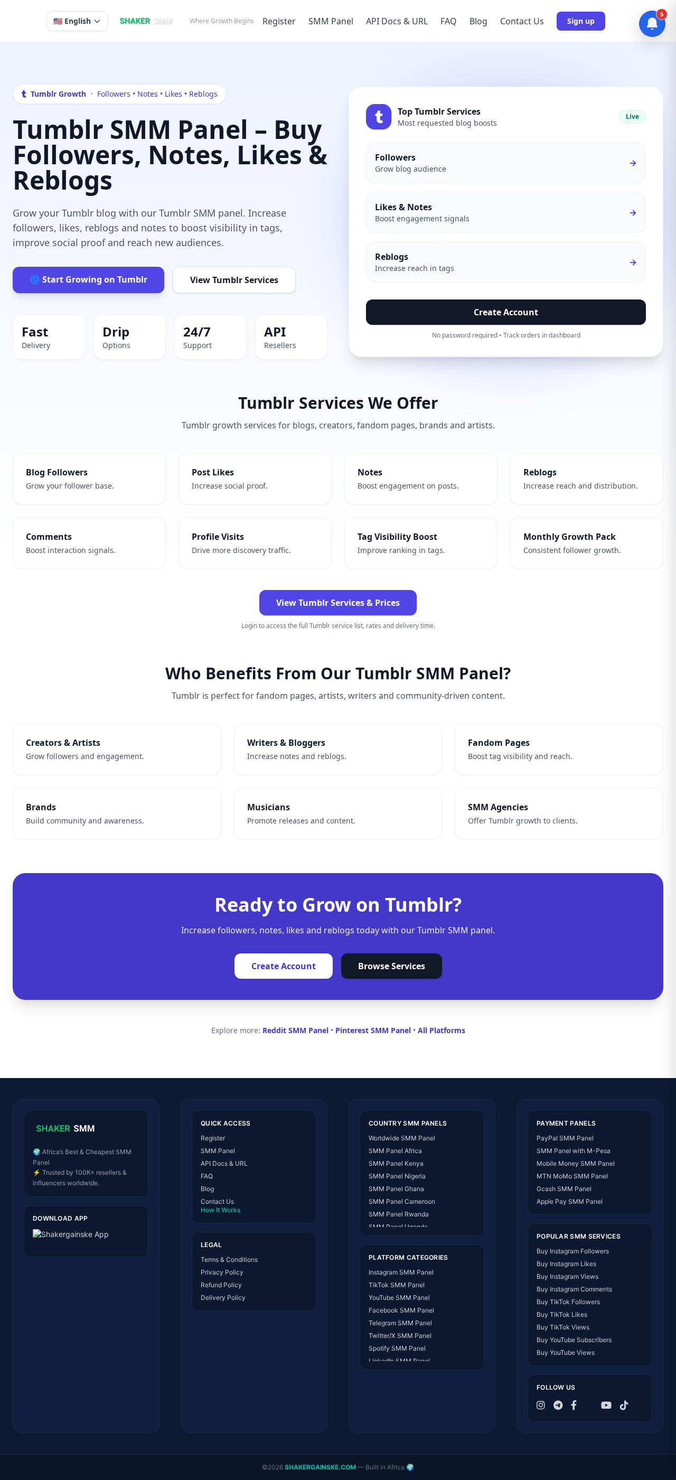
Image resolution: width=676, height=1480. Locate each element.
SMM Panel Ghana (396, 1189)
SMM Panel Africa (395, 1151)
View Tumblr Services (234, 280)
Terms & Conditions (229, 1259)
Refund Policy (221, 1285)
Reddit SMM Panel (295, 1030)
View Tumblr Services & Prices (338, 602)
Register (279, 21)
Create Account (506, 312)
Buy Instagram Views (567, 1276)
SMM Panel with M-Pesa (574, 1151)
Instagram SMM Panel (401, 1272)
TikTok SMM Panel (397, 1285)
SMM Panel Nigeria (397, 1176)
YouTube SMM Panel (399, 1297)
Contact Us (522, 21)
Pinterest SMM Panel (373, 1030)
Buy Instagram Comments (574, 1289)
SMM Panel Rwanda (399, 1214)
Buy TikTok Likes (562, 1314)
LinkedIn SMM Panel (399, 1361)
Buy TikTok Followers (568, 1302)
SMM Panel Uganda (398, 1227)
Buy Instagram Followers (573, 1251)
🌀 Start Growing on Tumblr (88, 279)
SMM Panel (330, 21)
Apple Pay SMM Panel (570, 1201)
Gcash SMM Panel (564, 1189)
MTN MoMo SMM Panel (572, 1176)
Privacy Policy (222, 1272)
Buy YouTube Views (566, 1352)
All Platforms (441, 1030)
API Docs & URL (397, 21)
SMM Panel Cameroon (402, 1201)
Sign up (581, 21)
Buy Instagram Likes (566, 1264)
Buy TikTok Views (563, 1327)
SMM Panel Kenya (396, 1163)
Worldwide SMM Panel (402, 1138)
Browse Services (391, 966)
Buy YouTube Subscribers (574, 1340)
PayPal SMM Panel (565, 1138)
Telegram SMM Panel (400, 1323)
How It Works (220, 1210)
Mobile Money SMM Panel (576, 1163)
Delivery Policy (223, 1297)
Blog (478, 21)
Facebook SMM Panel (401, 1310)
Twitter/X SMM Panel (400, 1336)
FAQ (448, 21)
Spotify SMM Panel (397, 1348)
